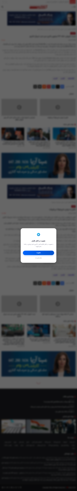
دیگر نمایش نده (38, 258)
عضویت (39, 253)
